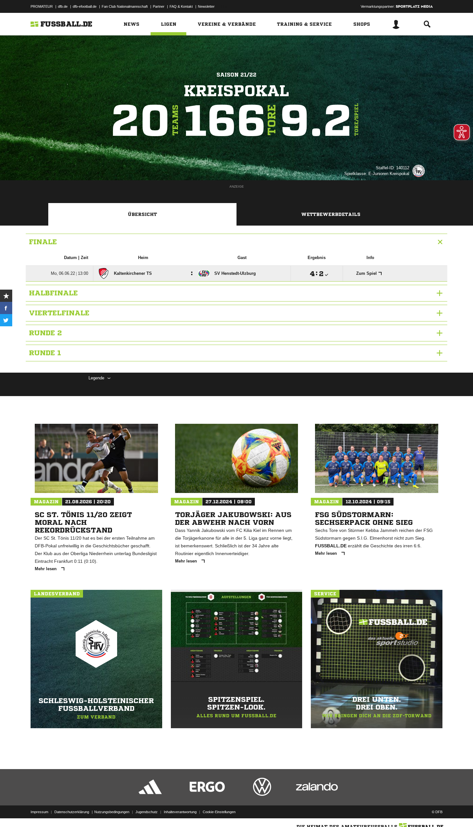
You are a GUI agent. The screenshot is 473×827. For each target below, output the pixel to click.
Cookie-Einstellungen (219, 812)
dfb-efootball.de (85, 6)
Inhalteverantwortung (180, 812)
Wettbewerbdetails (330, 214)
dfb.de (63, 6)
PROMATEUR (42, 6)
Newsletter (206, 6)
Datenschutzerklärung (71, 812)
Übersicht (142, 214)
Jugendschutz (146, 812)
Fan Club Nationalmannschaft (125, 6)
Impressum (39, 812)
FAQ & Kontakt (181, 6)
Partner (158, 6)
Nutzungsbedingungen (111, 812)
